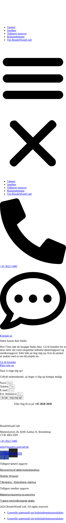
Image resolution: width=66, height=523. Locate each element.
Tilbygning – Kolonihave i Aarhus (18, 482)
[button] (33, 110)
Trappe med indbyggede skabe (17, 500)
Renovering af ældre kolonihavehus (19, 470)
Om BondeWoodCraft (19, 39)
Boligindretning (15, 36)
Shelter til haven (9, 476)
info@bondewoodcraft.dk (14, 446)
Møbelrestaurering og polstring (17, 494)
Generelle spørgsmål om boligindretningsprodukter (35, 512)
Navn (3, 382)
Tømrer (11, 27)
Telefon (4, 386)
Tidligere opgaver (17, 33)
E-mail (4, 390)
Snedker (11, 30)
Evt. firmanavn (8, 393)
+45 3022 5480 (8, 440)
